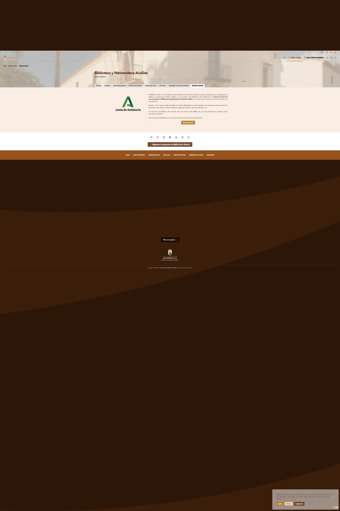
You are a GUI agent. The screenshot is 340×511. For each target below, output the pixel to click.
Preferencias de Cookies (196, 155)
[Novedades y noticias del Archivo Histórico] (327, 57)
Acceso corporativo (139, 155)
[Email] (335, 52)
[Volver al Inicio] (12, 57)
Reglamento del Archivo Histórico (179, 86)
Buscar (128, 155)
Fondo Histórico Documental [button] (315, 58)
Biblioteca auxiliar (197, 86)
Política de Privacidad (289, 499)
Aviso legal (162, 86)
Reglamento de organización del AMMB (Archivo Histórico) (171, 144)
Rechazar (288, 504)
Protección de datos (180, 155)
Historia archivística (119, 86)
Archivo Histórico (100, 76)
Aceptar (280, 504)
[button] (322, 52)
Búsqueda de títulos (188, 122)
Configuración (299, 504)
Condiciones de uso (150, 86)
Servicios (98, 86)
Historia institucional (135, 86)
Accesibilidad (210, 155)
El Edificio (107, 86)
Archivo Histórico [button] (296, 58)
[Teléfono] (331, 52)
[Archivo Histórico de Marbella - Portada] (284, 57)
